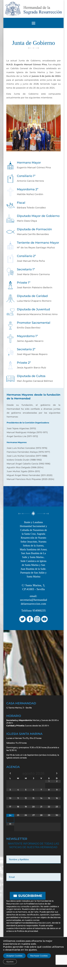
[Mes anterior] (10, 773)
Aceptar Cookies (14, 955)
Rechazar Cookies (39, 955)
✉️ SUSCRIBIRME (27, 896)
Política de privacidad (27, 931)
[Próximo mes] (57, 773)
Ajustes (9, 961)
